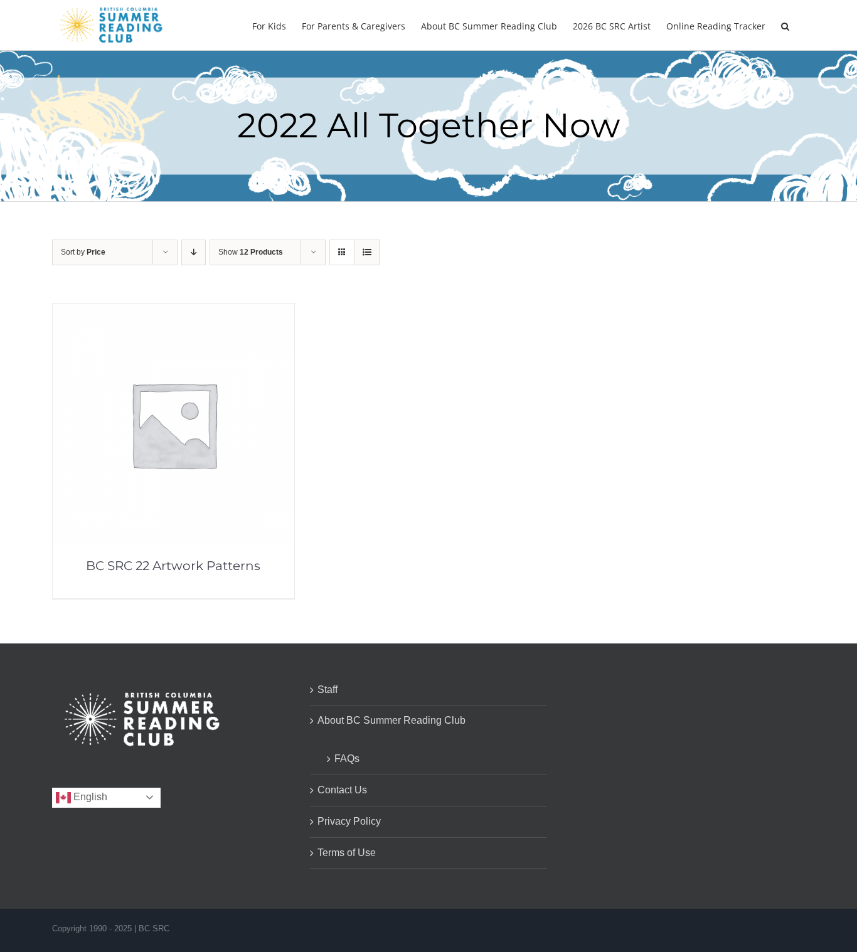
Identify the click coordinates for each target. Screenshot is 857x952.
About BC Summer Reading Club (391, 720)
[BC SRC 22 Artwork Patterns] (173, 312)
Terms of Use (346, 852)
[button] (785, 25)
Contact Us (342, 790)
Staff (327, 689)
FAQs (346, 758)
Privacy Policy (349, 821)
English (89, 796)
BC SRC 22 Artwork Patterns (173, 565)
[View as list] (366, 252)
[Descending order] (193, 252)
